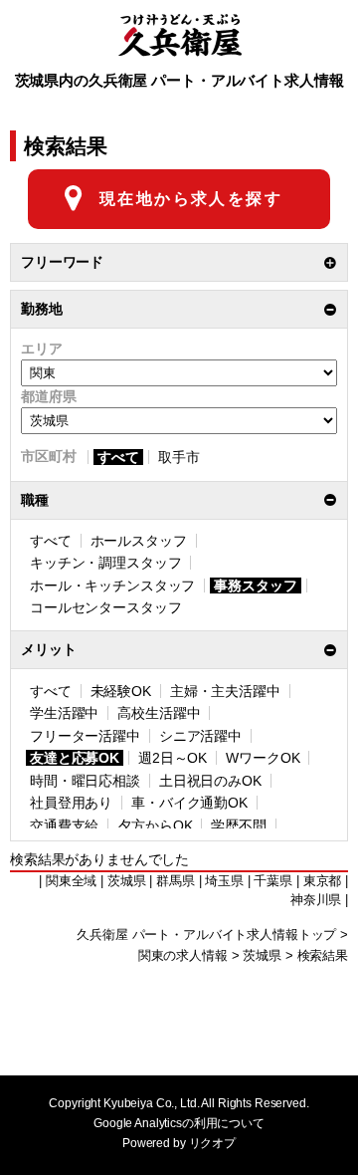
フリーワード (62, 262)
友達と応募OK (74, 758)
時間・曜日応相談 (85, 781)
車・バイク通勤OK (189, 803)
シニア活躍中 (200, 736)
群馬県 (175, 881)
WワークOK (262, 758)
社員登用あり (71, 803)
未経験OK (120, 691)
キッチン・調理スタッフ (105, 563)
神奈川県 (315, 900)
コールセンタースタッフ (105, 607)
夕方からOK (154, 825)
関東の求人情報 (183, 956)
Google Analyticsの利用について (179, 1123)
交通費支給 (64, 825)
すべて (118, 457)
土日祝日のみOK (210, 781)
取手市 (179, 457)
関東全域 (71, 881)
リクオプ (212, 1143)
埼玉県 (224, 881)
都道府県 (48, 396)
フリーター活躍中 (85, 736)
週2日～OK (172, 758)
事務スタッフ (255, 585)
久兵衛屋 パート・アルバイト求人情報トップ (206, 935)
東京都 (322, 881)
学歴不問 (238, 825)
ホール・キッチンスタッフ (112, 585)
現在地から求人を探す (190, 198)
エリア (42, 348)
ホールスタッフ (138, 541)
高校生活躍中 (158, 713)
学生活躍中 (64, 713)
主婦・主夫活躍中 (225, 691)
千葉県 (273, 881)
